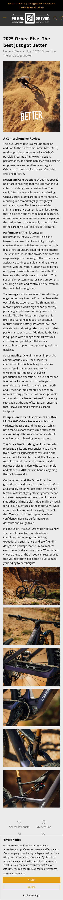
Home (7, 51)
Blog (28, 51)
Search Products (19, 827)
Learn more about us (14, 873)
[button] (31, 18)
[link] (31, 894)
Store (18, 51)
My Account (44, 827)
